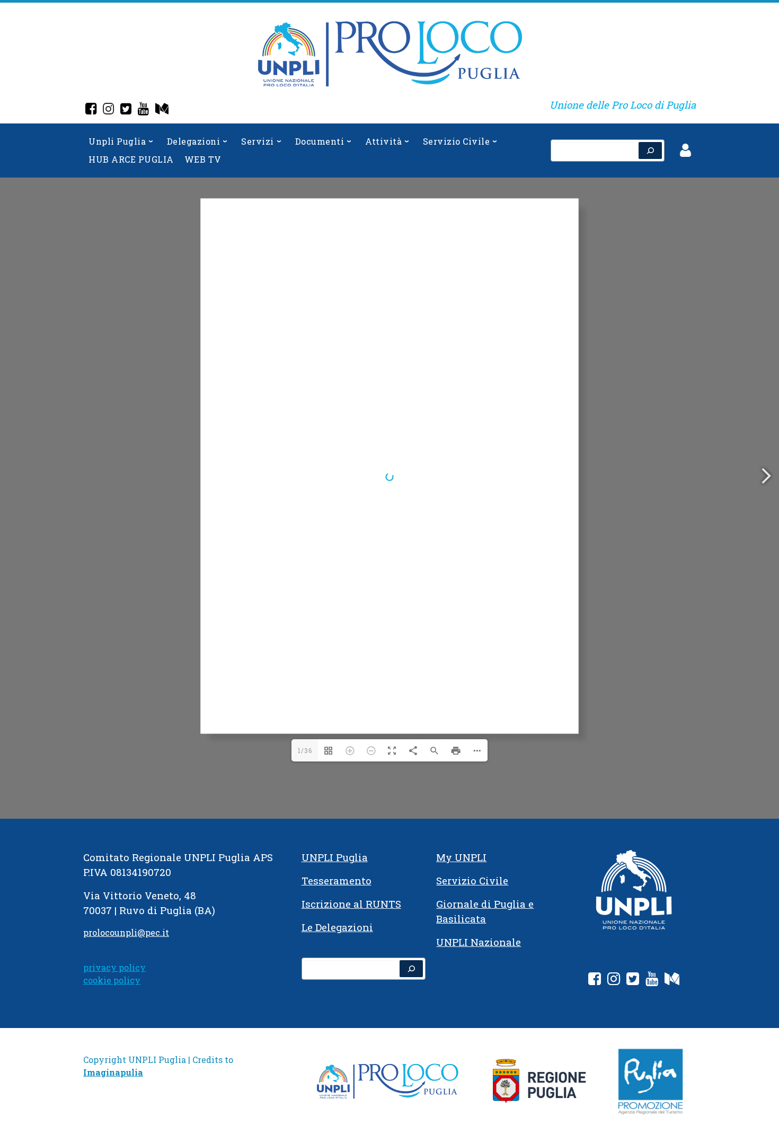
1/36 (305, 750)
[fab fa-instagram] (613, 980)
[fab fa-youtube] (651, 980)
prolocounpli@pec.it (126, 932)
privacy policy (114, 967)
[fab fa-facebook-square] (594, 980)
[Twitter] (125, 110)
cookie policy (111, 980)
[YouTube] (143, 110)
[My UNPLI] (162, 110)
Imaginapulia (113, 1072)
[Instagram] (108, 110)
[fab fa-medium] (672, 980)
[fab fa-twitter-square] (632, 980)
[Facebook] (90, 110)
